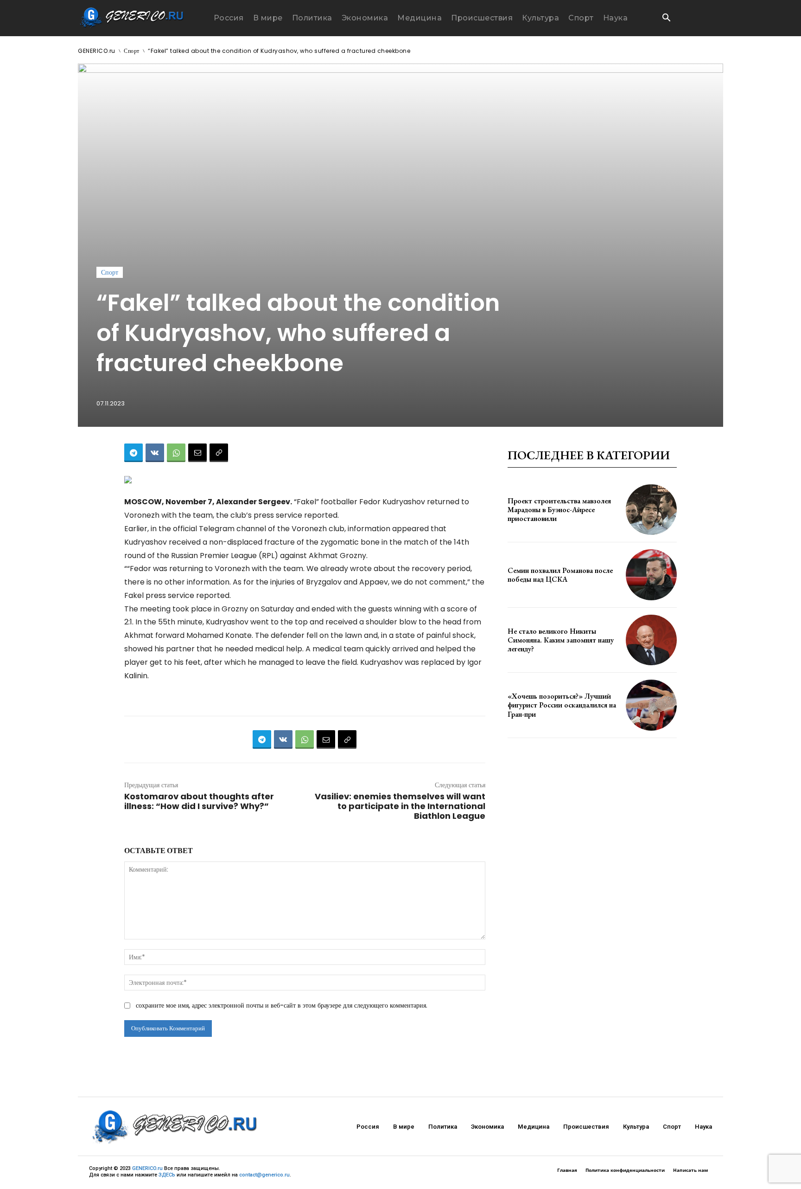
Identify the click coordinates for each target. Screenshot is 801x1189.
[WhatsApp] (176, 452)
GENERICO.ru (96, 51)
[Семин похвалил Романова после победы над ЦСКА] (651, 574)
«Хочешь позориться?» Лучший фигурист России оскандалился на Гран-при (562, 705)
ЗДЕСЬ (167, 1175)
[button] (666, 18)
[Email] (197, 452)
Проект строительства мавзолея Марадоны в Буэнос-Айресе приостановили (559, 509)
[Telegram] (133, 452)
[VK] (155, 452)
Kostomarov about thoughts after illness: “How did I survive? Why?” (199, 801)
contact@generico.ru (264, 1175)
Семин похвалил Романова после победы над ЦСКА (560, 575)
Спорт (132, 51)
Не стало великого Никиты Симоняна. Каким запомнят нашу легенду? (561, 640)
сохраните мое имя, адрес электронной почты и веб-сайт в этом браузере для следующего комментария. (281, 1005)
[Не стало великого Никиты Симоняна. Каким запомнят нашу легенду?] (651, 640)
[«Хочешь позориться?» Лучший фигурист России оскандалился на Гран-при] (651, 705)
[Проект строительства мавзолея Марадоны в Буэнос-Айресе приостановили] (651, 509)
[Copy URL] (219, 452)
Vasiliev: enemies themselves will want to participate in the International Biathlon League (400, 806)
